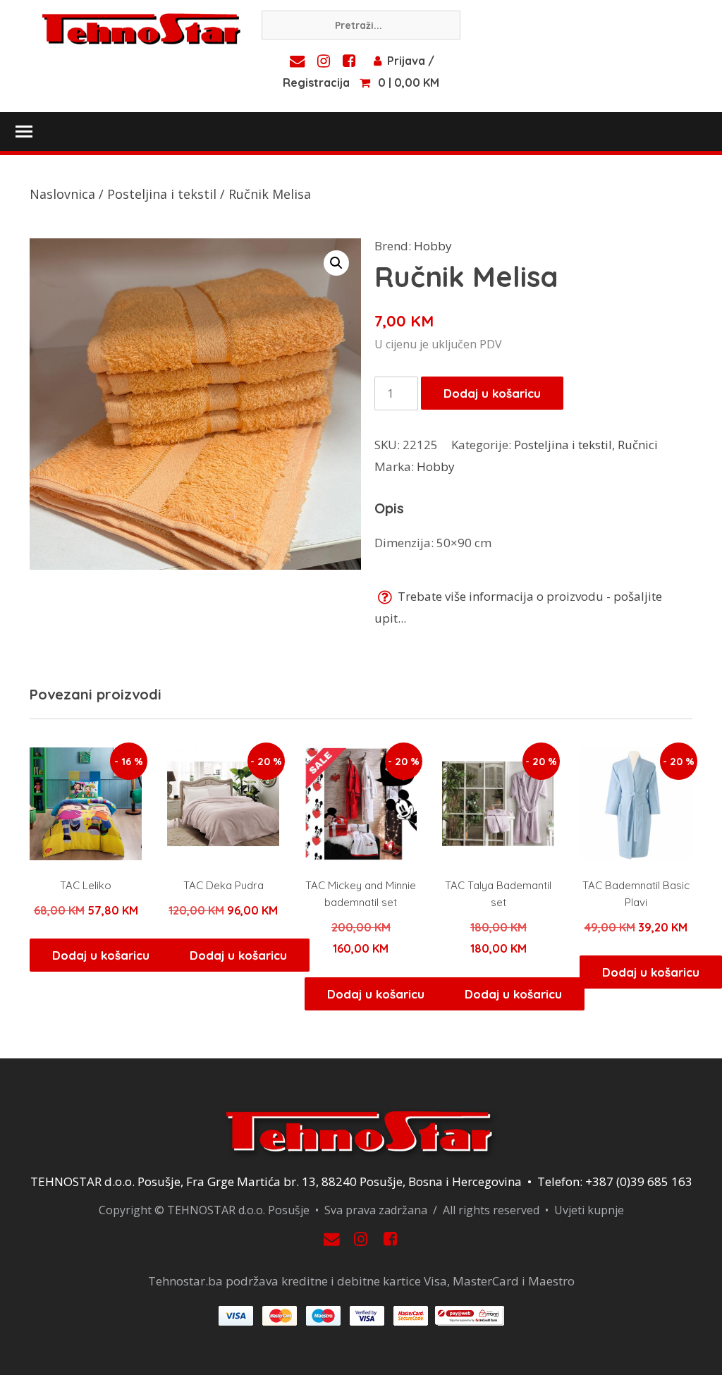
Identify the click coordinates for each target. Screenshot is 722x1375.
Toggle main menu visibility (23, 130)
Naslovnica (62, 193)
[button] (336, 263)
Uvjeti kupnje (589, 1210)
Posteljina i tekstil (161, 193)
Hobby (433, 246)
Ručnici (638, 444)
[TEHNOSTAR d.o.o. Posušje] (141, 27)
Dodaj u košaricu (492, 393)
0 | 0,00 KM (408, 82)
